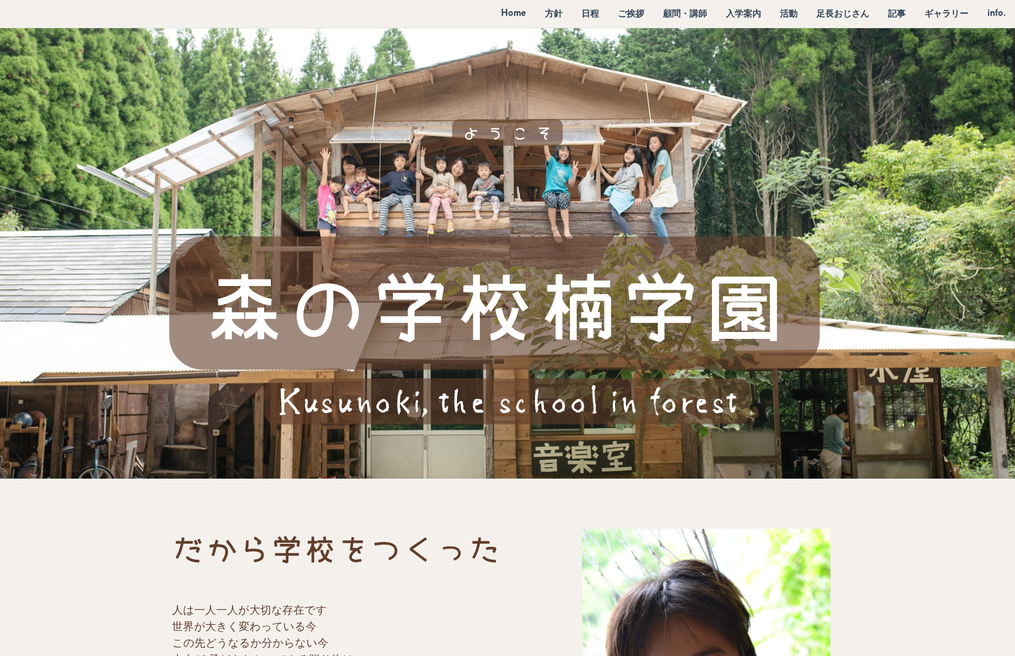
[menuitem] (513, 13)
